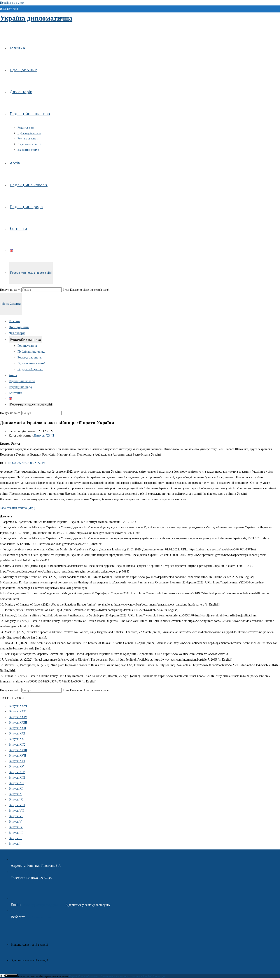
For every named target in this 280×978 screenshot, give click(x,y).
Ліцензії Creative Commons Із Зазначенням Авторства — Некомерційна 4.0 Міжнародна (117, 976)
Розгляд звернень (30, 357)
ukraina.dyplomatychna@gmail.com (43, 905)
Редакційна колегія (22, 381)
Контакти (15, 393)
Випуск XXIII (44, 435)
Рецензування (27, 345)
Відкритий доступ (30, 369)
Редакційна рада (20, 387)
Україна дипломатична (36, 18)
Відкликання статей (32, 363)
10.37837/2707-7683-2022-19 (26, 463)
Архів (13, 375)
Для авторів (17, 333)
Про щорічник (19, 327)
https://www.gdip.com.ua (40, 917)
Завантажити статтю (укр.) (17, 508)
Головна (14, 321)
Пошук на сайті (10, 289)
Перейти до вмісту (12, 2)
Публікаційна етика (31, 351)
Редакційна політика (25, 339)
